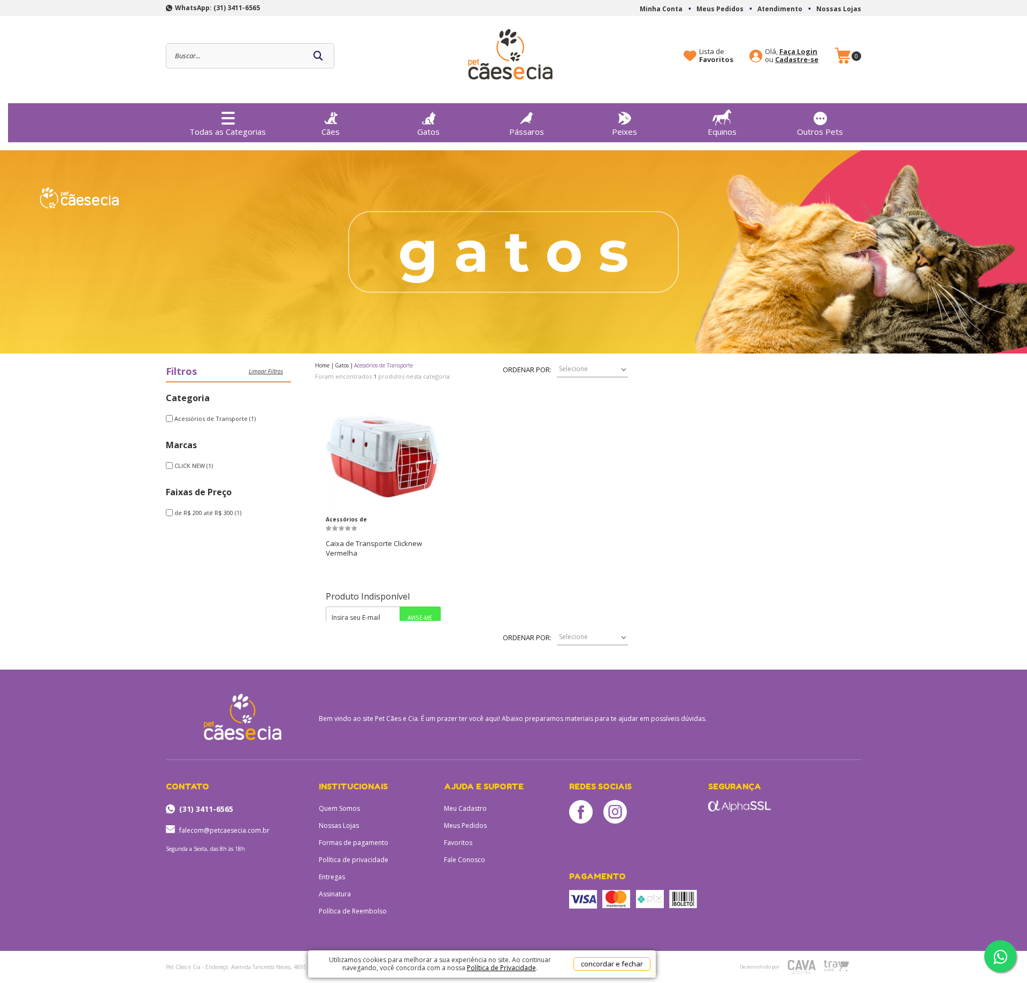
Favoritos (458, 842)
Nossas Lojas (838, 8)
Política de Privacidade (501, 967)
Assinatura (335, 893)
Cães (330, 131)
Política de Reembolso (353, 911)
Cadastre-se (796, 60)
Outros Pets (820, 131)
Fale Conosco (464, 859)
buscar (318, 55)
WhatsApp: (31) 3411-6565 (217, 7)
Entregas (332, 876)
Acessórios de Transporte (346, 520)
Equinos (722, 131)
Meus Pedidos (720, 8)
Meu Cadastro (465, 808)
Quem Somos (339, 808)
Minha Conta (661, 8)
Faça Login (798, 51)
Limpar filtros (266, 371)
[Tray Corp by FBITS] (836, 965)
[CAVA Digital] (802, 967)
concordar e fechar (612, 964)
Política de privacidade (353, 859)
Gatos (428, 131)
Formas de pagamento (353, 842)
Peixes (624, 131)
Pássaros (526, 131)
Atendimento (779, 8)
